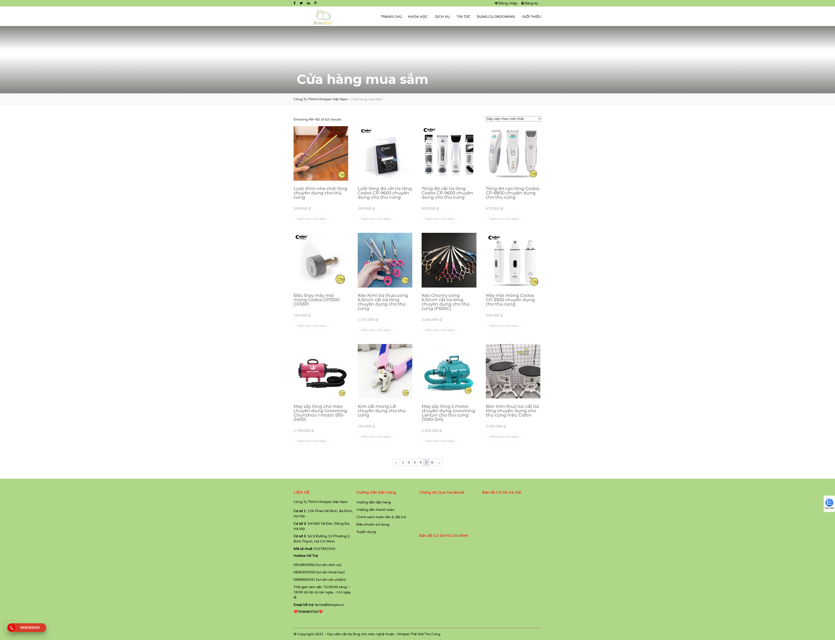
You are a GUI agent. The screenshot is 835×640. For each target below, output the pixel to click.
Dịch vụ (442, 17)
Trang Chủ (391, 17)
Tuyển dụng (366, 532)
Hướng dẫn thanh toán (375, 510)
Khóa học (418, 17)
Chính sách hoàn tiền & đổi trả (381, 517)
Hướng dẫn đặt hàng (373, 502)
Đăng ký (531, 3)
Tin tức (464, 17)
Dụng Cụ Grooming (496, 17)
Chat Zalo (829, 508)
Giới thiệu (531, 17)
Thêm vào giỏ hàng (312, 219)
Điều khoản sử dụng (372, 524)
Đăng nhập (507, 3)
